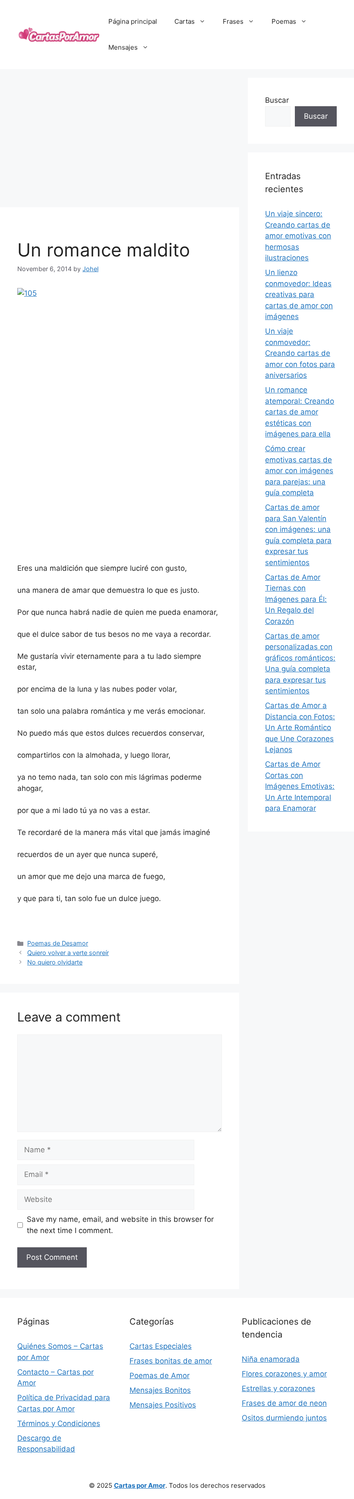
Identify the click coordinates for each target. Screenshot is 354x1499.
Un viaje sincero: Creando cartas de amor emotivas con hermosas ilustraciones (298, 235)
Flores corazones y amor (284, 1373)
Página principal (132, 21)
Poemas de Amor (160, 1375)
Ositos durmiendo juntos (284, 1418)
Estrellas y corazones (278, 1388)
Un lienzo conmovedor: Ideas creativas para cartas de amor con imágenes (299, 294)
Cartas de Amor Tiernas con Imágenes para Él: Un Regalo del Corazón (296, 599)
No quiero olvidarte (54, 962)
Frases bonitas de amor (171, 1361)
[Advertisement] (119, 138)
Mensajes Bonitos (160, 1390)
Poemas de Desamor (57, 943)
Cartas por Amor (139, 1485)
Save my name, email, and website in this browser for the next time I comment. (120, 1225)
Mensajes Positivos (163, 1405)
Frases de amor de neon (284, 1403)
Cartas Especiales (161, 1346)
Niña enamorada (271, 1359)
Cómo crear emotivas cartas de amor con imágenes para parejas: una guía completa (299, 470)
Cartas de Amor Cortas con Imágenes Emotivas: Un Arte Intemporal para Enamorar (300, 786)
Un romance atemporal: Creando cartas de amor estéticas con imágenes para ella (299, 412)
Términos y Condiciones (58, 1423)
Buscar (277, 100)
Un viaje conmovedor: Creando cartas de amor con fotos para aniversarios (300, 353)
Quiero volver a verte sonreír (68, 952)
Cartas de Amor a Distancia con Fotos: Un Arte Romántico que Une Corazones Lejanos (300, 727)
